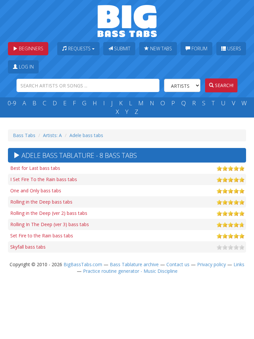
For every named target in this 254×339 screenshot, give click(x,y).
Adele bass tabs (86, 135)
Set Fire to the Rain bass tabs (41, 235)
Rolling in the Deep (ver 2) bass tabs (48, 213)
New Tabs (160, 48)
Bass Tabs (24, 135)
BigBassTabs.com (83, 264)
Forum (198, 48)
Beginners (30, 48)
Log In (26, 67)
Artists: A (52, 135)
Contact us (178, 264)
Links (238, 264)
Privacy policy (211, 264)
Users (233, 48)
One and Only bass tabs (35, 190)
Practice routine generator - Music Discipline (130, 271)
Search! (223, 85)
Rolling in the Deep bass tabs (41, 202)
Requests (79, 48)
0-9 (12, 103)
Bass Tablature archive (134, 264)
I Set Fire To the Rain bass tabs (43, 179)
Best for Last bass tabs (35, 168)
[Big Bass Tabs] (127, 20)
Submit (121, 48)
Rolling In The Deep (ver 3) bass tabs (49, 224)
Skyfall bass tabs (28, 247)
